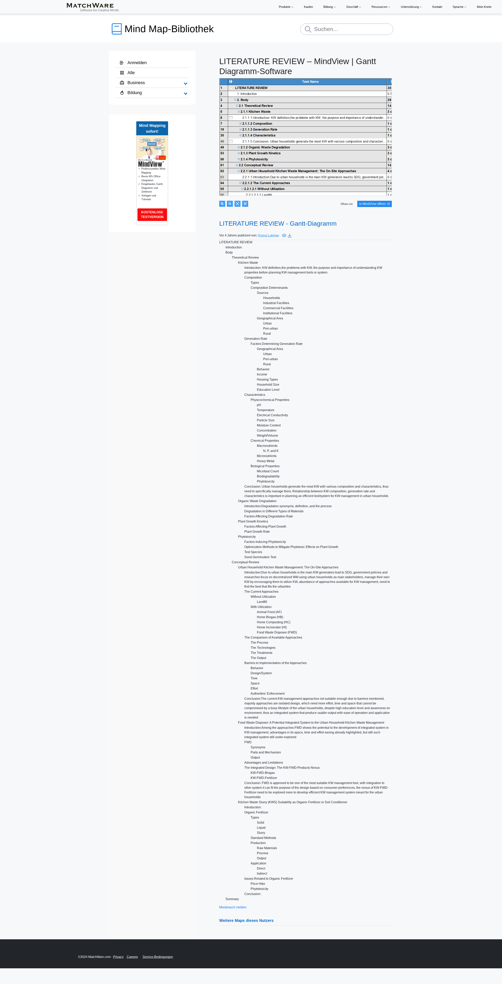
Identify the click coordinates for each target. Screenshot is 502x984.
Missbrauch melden (232, 907)
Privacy (118, 957)
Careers (132, 957)
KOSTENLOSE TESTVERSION (152, 215)
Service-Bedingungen (158, 957)
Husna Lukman (268, 235)
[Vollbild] (245, 204)
